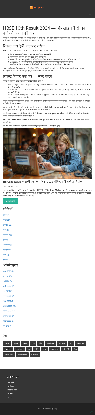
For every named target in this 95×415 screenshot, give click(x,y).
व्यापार (6, 220)
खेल (6, 215)
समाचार (7, 240)
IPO (71, 343)
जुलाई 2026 (8, 271)
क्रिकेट (7, 343)
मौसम (6, 255)
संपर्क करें (10, 393)
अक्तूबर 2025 (9, 306)
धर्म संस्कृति (7, 245)
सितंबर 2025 (9, 311)
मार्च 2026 (7, 291)
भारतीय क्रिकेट (22, 354)
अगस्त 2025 (8, 316)
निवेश (40, 343)
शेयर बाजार (62, 343)
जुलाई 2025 (8, 321)
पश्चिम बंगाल (34, 354)
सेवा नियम (11, 386)
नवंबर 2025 (8, 301)
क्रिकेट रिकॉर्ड (9, 354)
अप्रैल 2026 (8, 286)
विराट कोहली (19, 349)
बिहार (75, 349)
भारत (33, 343)
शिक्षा (6, 230)
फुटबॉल (16, 343)
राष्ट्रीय (6, 260)
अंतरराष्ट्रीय (8, 250)
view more (10, 201)
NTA (36, 349)
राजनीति (7, 225)
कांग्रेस (25, 343)
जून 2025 (7, 326)
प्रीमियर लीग (80, 343)
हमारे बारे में (11, 382)
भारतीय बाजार (55, 349)
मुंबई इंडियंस (8, 349)
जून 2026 (7, 276)
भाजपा (44, 349)
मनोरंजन (7, 235)
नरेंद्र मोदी (66, 349)
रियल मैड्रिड (50, 343)
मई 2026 (7, 281)
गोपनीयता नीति (12, 390)
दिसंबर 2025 (8, 296)
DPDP (10, 397)
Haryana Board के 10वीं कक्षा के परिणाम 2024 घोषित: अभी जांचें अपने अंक (42, 182)
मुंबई (29, 349)
